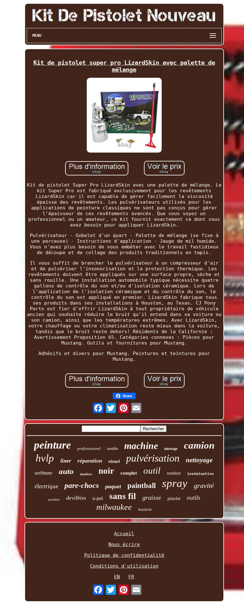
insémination (200, 474)
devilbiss (76, 498)
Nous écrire (124, 544)
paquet (113, 486)
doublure (86, 474)
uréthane (43, 473)
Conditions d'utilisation (124, 566)
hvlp (45, 458)
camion (199, 445)
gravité (204, 486)
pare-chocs (81, 485)
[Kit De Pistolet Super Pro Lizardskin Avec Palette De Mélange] (124, 116)
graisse (151, 497)
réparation (90, 461)
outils (193, 497)
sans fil (122, 496)
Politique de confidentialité (124, 555)
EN (117, 577)
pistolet (173, 498)
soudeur (54, 499)
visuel (114, 461)
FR (131, 577)
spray (174, 483)
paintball (141, 486)
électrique (46, 486)
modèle (112, 448)
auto (66, 471)
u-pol (97, 498)
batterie (145, 509)
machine (141, 445)
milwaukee (114, 507)
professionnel (89, 448)
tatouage (171, 448)
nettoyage (199, 460)
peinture (52, 445)
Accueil (124, 533)
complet (128, 473)
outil (151, 470)
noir (106, 471)
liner (65, 461)
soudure (174, 473)
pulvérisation (153, 458)
